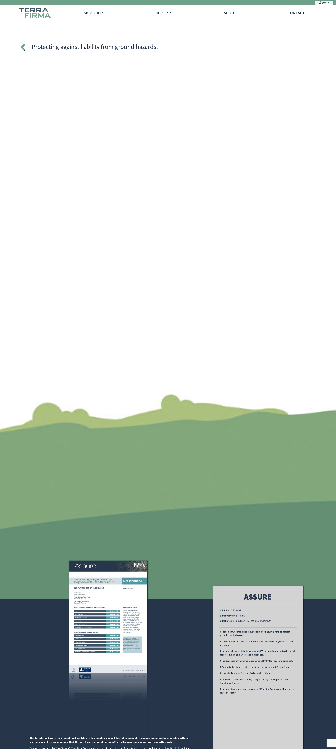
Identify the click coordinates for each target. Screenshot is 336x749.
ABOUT (230, 13)
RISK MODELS (92, 13)
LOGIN (325, 2)
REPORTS (164, 13)
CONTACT (296, 13)
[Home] (35, 13)
